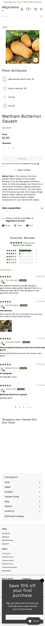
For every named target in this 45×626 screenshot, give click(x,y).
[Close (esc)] (42, 580)
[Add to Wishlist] (6, 430)
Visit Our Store (8, 557)
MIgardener (10, 9)
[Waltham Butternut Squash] (17, 445)
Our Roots (6, 553)
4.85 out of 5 (29, 243)
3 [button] (23, 407)
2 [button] (19, 407)
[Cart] (35, 9)
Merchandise (7, 540)
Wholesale (6, 570)
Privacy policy (8, 560)
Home (4, 27)
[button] (11, 250)
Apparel (5, 544)
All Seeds (6, 533)
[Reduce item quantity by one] (4, 148)
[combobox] (22, 16)
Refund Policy (7, 564)
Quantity (6, 143)
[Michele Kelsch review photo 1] (6, 326)
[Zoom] (35, 60)
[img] (5, 276)
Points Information (9, 567)
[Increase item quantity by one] (13, 148)
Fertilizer (5, 537)
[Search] (41, 16)
